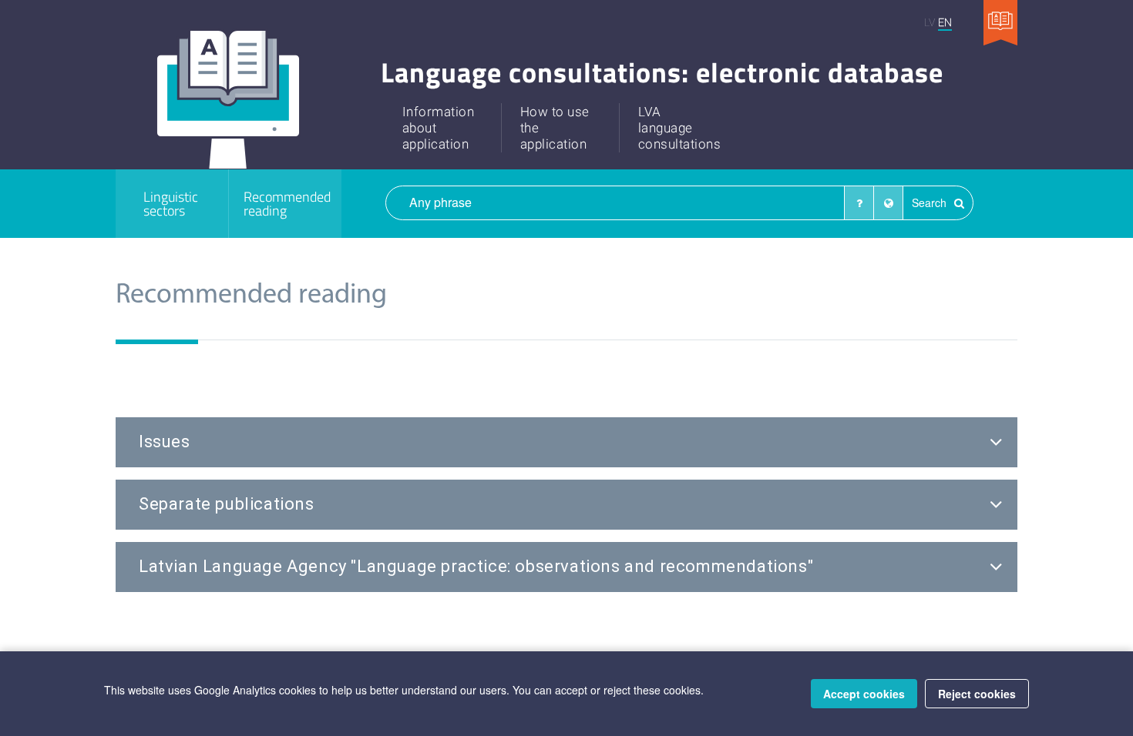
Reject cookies (977, 693)
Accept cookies (864, 693)
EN (945, 22)
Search (931, 202)
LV (929, 22)
